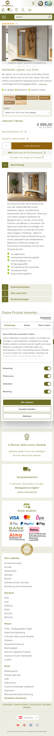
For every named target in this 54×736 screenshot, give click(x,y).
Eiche (18, 98)
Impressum (9, 690)
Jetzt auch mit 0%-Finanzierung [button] (25, 152)
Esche (18, 102)
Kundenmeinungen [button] (20, 299)
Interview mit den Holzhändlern (18, 656)
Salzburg (8, 605)
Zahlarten (8, 640)
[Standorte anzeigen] (16, 10)
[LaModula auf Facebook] (31, 725)
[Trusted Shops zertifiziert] (40, 3)
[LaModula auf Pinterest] (24, 725)
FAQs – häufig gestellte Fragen (18, 629)
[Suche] (49, 17)
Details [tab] (27, 325)
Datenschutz (10, 683)
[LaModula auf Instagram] (37, 725)
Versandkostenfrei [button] (27, 477)
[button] (33, 3)
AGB (6, 679)
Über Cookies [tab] (44, 325)
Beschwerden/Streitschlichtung (18, 694)
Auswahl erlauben (27, 409)
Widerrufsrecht (11, 671)
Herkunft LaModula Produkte (17, 652)
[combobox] (33, 17)
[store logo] (7, 4)
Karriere (7, 579)
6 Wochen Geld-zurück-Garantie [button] (27, 444)
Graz (6, 602)
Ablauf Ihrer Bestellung (14, 632)
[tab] (27, 165)
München (8, 617)
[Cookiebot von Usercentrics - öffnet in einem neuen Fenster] (40, 318)
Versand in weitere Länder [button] (13, 139)
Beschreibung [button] (17, 165)
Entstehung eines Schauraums (18, 586)
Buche (7, 98)
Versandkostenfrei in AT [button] (12, 132)
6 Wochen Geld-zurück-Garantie (19, 636)
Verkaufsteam (10, 571)
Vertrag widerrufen (12, 675)
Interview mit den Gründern (16, 582)
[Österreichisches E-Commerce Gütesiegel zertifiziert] (48, 3)
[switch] (47, 376)
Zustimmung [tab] (9, 325)
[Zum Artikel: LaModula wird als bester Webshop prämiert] (27, 550)
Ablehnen (27, 416)
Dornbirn (8, 613)
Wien (6, 598)
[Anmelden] (23, 10)
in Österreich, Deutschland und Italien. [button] (27, 488)
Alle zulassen (27, 402)
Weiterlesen (42, 84)
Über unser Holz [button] (18, 293)
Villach (7, 609)
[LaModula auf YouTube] (18, 725)
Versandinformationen (14, 644)
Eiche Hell (32, 98)
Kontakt (8, 567)
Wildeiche (44, 98)
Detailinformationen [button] (20, 287)
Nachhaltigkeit (10, 648)
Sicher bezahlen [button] (27, 510)
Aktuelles (8, 575)
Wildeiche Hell (10, 102)
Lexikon (8, 660)
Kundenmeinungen (13, 563)
